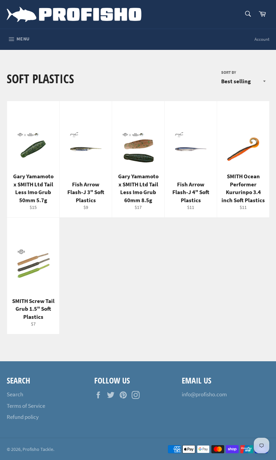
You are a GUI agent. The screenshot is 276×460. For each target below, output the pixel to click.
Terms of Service (26, 405)
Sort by (228, 72)
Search (15, 394)
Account (261, 39)
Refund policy (23, 417)
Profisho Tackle (38, 449)
